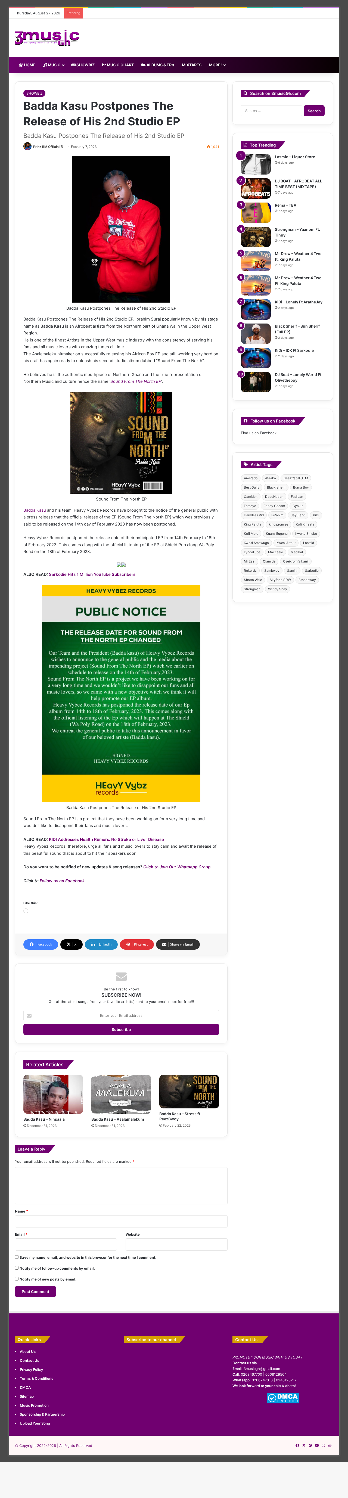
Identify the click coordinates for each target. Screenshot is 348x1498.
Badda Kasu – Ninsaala (44, 1119)
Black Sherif (276, 487)
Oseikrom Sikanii (296, 561)
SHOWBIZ (85, 65)
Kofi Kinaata (305, 524)
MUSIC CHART (120, 65)
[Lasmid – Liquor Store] (256, 164)
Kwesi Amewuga (256, 543)
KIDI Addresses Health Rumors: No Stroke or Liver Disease (106, 839)
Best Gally (251, 487)
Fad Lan (297, 497)
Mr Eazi (249, 561)
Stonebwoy (307, 580)
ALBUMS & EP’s (160, 65)
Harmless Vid (254, 515)
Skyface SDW (280, 580)
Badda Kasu (34, 510)
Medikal (297, 552)
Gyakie (298, 506)
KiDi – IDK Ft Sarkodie (294, 350)
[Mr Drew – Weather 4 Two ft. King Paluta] (256, 261)
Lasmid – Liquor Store (295, 156)
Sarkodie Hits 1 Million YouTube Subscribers (92, 574)
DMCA (25, 1387)
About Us (28, 1351)
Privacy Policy (31, 1369)
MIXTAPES (191, 65)
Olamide (269, 561)
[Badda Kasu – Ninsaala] (53, 1094)
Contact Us (29, 1360)
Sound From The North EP (135, 381)
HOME (29, 65)
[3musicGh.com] (47, 38)
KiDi (316, 515)
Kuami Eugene (277, 534)
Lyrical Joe (252, 552)
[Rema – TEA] (256, 213)
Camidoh (250, 497)
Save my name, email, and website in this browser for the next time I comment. (88, 1257)
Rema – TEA (285, 205)
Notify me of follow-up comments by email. (57, 1268)
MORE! (215, 65)
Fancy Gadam (274, 506)
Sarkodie (312, 570)
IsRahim (277, 515)
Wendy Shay (277, 589)
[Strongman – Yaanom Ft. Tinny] (256, 237)
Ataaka (270, 478)
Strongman (252, 589)
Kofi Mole (251, 534)
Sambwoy (271, 570)
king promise (278, 524)
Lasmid (308, 543)
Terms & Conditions (36, 1378)
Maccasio (275, 552)
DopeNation (274, 497)
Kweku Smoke (306, 534)
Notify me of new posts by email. (48, 1279)
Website (133, 1234)
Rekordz (250, 570)
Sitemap (27, 1396)
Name (21, 1211)
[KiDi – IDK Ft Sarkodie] (256, 358)
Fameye (250, 506)
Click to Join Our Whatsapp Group (176, 866)
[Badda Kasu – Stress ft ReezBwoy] (189, 1091)
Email (21, 1234)
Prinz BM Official (46, 147)
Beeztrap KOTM (296, 478)
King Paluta (252, 524)
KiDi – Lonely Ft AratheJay (298, 302)
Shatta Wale (253, 580)
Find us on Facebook (258, 433)
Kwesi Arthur (286, 543)
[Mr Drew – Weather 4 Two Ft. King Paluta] (256, 285)
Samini (292, 570)
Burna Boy (301, 487)
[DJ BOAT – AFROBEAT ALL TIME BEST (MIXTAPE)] (256, 188)
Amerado (250, 478)
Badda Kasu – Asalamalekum (117, 1119)
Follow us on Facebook (62, 880)
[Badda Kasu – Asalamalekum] (121, 1094)
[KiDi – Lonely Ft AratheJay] (256, 309)
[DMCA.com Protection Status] (282, 1402)
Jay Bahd (298, 515)
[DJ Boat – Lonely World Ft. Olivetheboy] (256, 382)
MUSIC (54, 65)
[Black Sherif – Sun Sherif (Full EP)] (256, 334)
